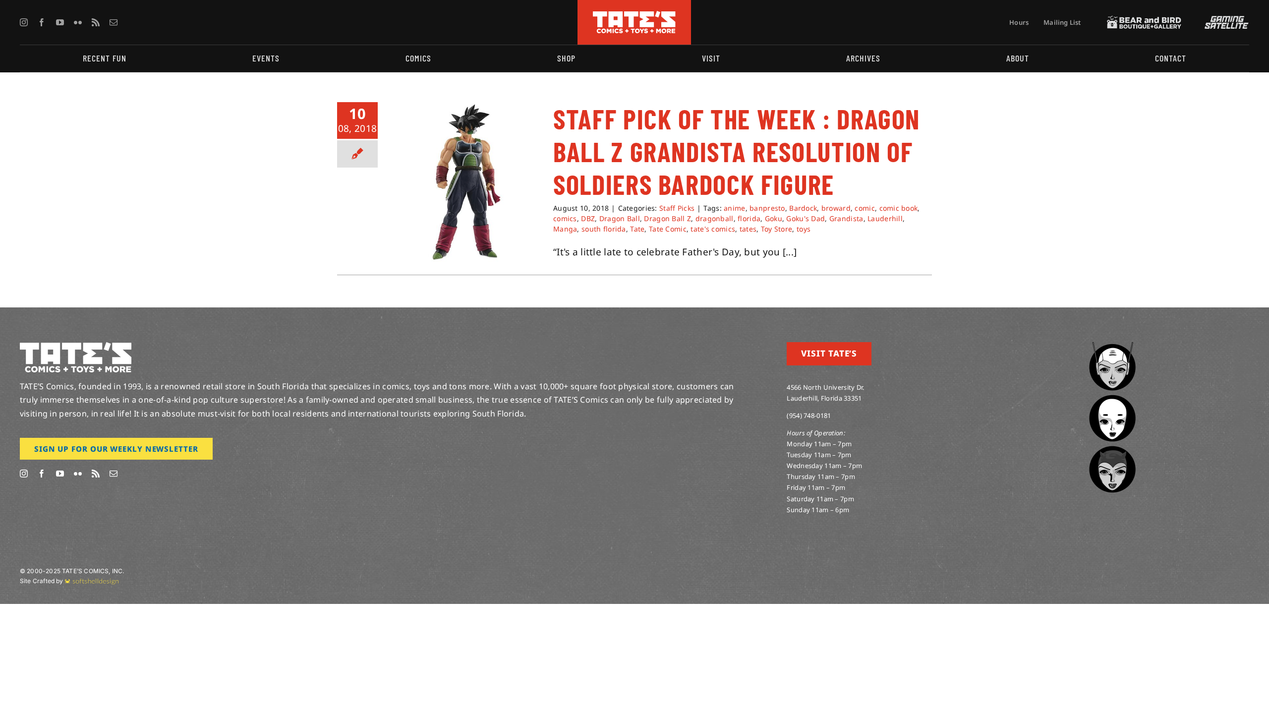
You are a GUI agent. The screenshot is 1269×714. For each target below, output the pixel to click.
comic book (898, 208)
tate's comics (713, 229)
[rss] (96, 22)
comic (864, 208)
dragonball (714, 218)
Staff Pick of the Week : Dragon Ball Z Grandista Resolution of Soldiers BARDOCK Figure (736, 151)
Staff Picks (676, 208)
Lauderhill (885, 218)
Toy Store (777, 229)
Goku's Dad (805, 218)
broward (836, 208)
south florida (603, 229)
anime (734, 208)
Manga (565, 229)
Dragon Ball (619, 218)
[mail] (113, 22)
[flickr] (78, 22)
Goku (773, 218)
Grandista (846, 218)
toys (803, 229)
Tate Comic (668, 229)
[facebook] (42, 22)
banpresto (767, 208)
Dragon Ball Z (667, 218)
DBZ (588, 218)
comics (565, 218)
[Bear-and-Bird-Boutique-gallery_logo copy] (1144, 20)
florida (749, 218)
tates (748, 229)
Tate (637, 229)
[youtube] (60, 22)
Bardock (803, 208)
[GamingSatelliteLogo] (1224, 20)
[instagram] (24, 22)
